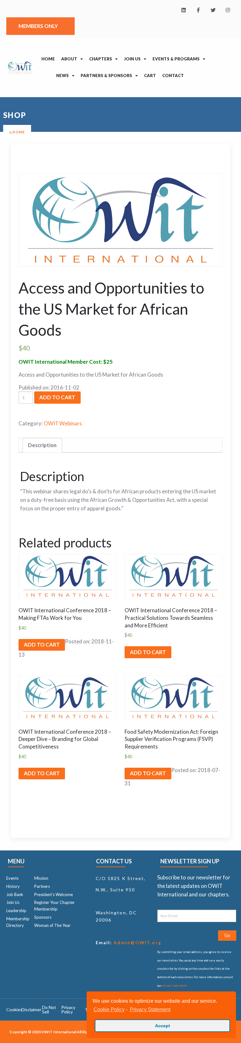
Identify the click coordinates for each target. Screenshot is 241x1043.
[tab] (42, 445)
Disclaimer (31, 1009)
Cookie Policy (109, 1009)
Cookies (14, 1009)
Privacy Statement (150, 1009)
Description (42, 445)
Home (48, 58)
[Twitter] (213, 10)
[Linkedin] (184, 10)
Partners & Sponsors (106, 75)
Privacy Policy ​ (68, 1009)
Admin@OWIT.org (136, 942)
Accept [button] (162, 1025)
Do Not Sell (49, 1009)
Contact (173, 75)
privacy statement (174, 985)
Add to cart (57, 397)
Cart (150, 75)
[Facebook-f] (198, 10)
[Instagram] (228, 10)
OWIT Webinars (63, 423)
